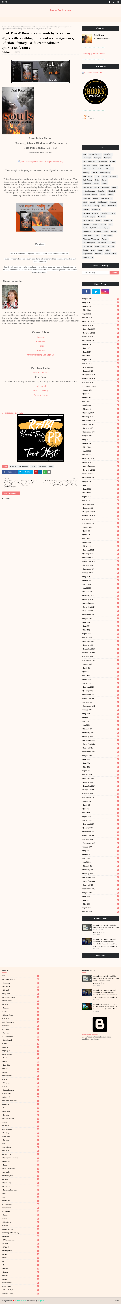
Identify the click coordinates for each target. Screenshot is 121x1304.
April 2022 (101, 497)
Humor (110, 195)
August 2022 (100, 481)
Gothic (114, 187)
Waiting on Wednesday (91, 239)
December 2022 (101, 466)
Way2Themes (21, 1301)
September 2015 (101, 797)
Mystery (113, 202)
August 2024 (101, 390)
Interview (86, 198)
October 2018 (101, 657)
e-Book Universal (41, 372)
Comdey (86, 172)
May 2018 (100, 676)
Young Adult (87, 246)
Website (40, 337)
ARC (84, 154)
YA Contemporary (89, 243)
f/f (108, 246)
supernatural (87, 254)
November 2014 (100, 836)
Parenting (104, 213)
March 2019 (101, 638)
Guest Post (101, 191)
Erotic (97, 180)
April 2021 (101, 542)
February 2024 (100, 413)
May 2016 (100, 767)
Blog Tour (13, 466)
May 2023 (101, 447)
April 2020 (101, 588)
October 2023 (101, 428)
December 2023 (100, 421)
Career (95, 165)
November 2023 (101, 424)
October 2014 (100, 839)
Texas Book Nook (60, 10)
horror (93, 250)
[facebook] (109, 2)
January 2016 (100, 782)
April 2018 (101, 679)
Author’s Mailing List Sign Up (41, 354)
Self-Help (93, 228)
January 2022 (100, 508)
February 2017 (100, 733)
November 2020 (101, 561)
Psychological (88, 220)
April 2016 (100, 771)
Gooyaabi (41, 1301)
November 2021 (100, 516)
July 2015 (100, 805)
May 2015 (100, 813)
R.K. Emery (6, 52)
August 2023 (101, 436)
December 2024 (101, 375)
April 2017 (100, 725)
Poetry (113, 213)
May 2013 (101, 904)
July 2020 (100, 577)
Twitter (40, 346)
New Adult (87, 206)
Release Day (108, 220)
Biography (97, 158)
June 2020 (101, 580)
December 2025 (100, 329)
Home (4, 2)
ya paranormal (88, 257)
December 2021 (101, 512)
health (85, 250)
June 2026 (100, 306)
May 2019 (101, 630)
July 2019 (101, 622)
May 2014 (100, 858)
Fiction (104, 184)
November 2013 (100, 881)
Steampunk (87, 231)
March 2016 (101, 775)
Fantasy (33, 466)
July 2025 (101, 348)
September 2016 (101, 752)
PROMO (86, 209)
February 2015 (100, 824)
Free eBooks (87, 187)
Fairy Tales (87, 184)
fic (113, 246)
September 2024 (100, 386)
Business (86, 165)
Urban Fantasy (107, 235)
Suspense (97, 231)
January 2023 (100, 462)
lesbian (100, 250)
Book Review (23, 466)
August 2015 (100, 801)
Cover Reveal (87, 176)
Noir (103, 206)
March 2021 (101, 546)
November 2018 (100, 653)
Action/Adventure (95, 154)
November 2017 (100, 698)
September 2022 (100, 478)
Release (98, 220)
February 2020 (100, 596)
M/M (85, 202)
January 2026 (101, 325)
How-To (102, 195)
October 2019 (101, 611)
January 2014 (100, 874)
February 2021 (100, 550)
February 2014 (100, 870)
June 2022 (101, 489)
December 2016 (100, 740)
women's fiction (110, 254)
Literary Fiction (106, 198)
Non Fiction (112, 206)
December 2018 (100, 649)
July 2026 (101, 302)
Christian (109, 169)
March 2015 (100, 820)
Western (104, 239)
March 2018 (101, 683)
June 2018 (101, 672)
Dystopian (113, 176)
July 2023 (100, 440)
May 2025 (101, 356)
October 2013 (100, 885)
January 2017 (100, 737)
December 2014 (101, 832)
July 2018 (101, 668)
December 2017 (100, 695)
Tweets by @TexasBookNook (93, 53)
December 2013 (100, 877)
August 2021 (100, 527)
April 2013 (101, 908)
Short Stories (104, 228)
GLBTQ (97, 187)
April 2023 (100, 451)
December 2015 (100, 786)
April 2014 (101, 862)
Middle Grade (102, 202)
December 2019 (100, 603)
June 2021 (101, 535)
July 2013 (101, 896)
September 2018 (100, 660)
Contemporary (105, 172)
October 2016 (100, 748)
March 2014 (101, 866)
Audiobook (87, 158)
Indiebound (40, 386)
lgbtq (107, 250)
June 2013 (100, 900)
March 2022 (101, 500)
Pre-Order (101, 217)
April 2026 (101, 314)
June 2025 (101, 352)
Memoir (92, 202)
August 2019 (101, 618)
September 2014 (100, 843)
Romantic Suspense (99, 224)
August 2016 (101, 756)
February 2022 (101, 504)
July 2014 (100, 851)
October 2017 (101, 702)
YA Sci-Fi (112, 243)
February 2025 (101, 367)
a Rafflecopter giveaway (12, 413)
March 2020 (101, 592)
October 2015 (101, 794)
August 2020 (101, 573)
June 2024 (101, 398)
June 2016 (100, 763)
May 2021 (100, 539)
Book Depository (40, 390)
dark (103, 246)
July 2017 (100, 714)
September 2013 (101, 889)
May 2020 (101, 584)
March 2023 (101, 455)
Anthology (107, 154)
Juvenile (95, 198)
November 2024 (100, 379)
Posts (88, 116)
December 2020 (100, 558)
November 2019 (101, 607)
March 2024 (101, 409)
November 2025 (100, 333)
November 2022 (100, 470)
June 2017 (101, 717)
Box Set (112, 161)
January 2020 (100, 599)
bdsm (97, 246)
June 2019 (100, 626)
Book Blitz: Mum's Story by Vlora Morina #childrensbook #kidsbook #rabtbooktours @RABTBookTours (105, 1006)
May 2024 (100, 401)
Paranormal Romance (90, 213)
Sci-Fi (10, 27)
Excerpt (104, 180)
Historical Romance (90, 195)
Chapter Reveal (105, 165)
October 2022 (101, 474)
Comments (90, 118)
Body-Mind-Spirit (89, 161)
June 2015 (100, 809)
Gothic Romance (89, 191)
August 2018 (100, 664)
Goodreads (40, 350)
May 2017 (100, 721)
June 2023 (101, 443)
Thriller (113, 231)
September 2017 (101, 706)
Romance (86, 224)
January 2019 (101, 645)
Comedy (94, 172)
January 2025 (101, 371)
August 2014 (100, 847)
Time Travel (87, 235)
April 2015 (100, 816)
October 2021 (101, 520)
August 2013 (101, 893)
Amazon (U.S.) (41, 395)
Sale (110, 224)
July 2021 (101, 531)
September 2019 (100, 615)
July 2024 (101, 394)
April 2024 (100, 405)
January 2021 (100, 554)
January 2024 (100, 417)
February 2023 (101, 459)
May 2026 (100, 310)
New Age (96, 206)
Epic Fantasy (87, 180)
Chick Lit (86, 169)
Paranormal (96, 209)
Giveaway (42, 466)
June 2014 (101, 855)
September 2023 (100, 432)
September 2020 (101, 569)
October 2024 (101, 382)
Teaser (106, 231)
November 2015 (100, 790)
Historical (111, 191)
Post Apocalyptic (89, 217)
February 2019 (100, 641)
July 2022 (100, 485)
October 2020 (100, 565)
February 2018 (101, 687)
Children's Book (98, 169)
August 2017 (101, 710)
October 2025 (101, 337)
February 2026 (100, 322)
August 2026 (101, 299)
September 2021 (100, 523)
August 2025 (100, 344)
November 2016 (101, 744)
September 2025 (100, 341)
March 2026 (101, 318)
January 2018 (100, 691)
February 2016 (101, 778)
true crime (98, 254)
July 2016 (100, 759)
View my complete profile (101, 38)
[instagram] (117, 2)
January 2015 (100, 828)
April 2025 (100, 360)
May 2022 (100, 493)
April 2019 (101, 634)
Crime (97, 176)
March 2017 (101, 729)
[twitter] (113, 2)
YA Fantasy (102, 243)
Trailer (97, 235)
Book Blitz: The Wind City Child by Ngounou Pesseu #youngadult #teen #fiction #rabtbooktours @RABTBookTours (106, 928)
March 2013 (100, 912)
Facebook (40, 341)
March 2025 (101, 363)
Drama (104, 176)
